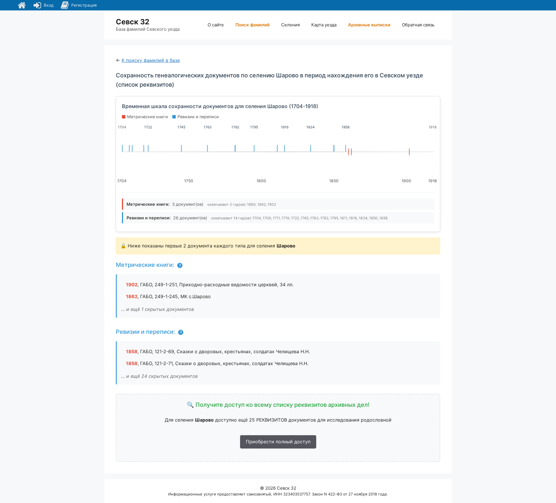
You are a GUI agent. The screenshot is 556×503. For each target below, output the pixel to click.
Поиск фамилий (252, 25)
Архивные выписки (369, 25)
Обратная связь (418, 25)
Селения (290, 25)
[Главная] (21, 5)
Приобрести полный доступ (278, 441)
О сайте (216, 25)
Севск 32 (132, 21)
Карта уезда (323, 25)
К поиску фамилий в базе (151, 60)
